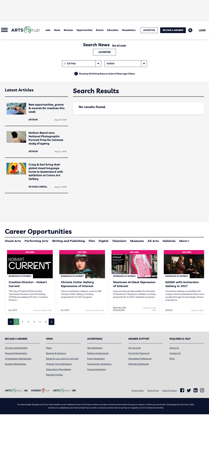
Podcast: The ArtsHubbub (59, 363)
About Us (174, 347)
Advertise (104, 52)
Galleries (169, 241)
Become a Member (173, 30)
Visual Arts (13, 241)
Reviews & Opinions (56, 353)
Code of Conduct (169, 390)
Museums (137, 241)
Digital (103, 241)
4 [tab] (34, 321)
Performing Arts (36, 241)
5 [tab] (40, 321)
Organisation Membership (18, 358)
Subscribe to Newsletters (58, 369)
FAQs (172, 358)
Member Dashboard (138, 363)
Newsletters (129, 30)
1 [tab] (16, 321)
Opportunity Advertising (99, 363)
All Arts (153, 241)
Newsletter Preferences (140, 358)
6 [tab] (46, 321)
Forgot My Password (138, 353)
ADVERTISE (149, 30)
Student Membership (15, 363)
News (57, 30)
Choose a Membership (16, 347)
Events (100, 30)
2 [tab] (22, 321)
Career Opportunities (38, 231)
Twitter (189, 390)
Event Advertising (96, 358)
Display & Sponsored (97, 353)
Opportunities (84, 30)
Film (92, 241)
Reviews (68, 30)
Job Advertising (95, 347)
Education (112, 30)
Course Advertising (96, 369)
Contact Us (175, 353)
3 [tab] (28, 321)
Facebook (182, 390)
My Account (134, 347)
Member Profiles (54, 374)
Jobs (47, 30)
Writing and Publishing (68, 241)
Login (202, 30)
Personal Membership (16, 353)
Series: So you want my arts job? (62, 358)
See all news (119, 45)
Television (119, 241)
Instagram (202, 390)
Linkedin (195, 390)
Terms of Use (153, 390)
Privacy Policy (137, 390)
